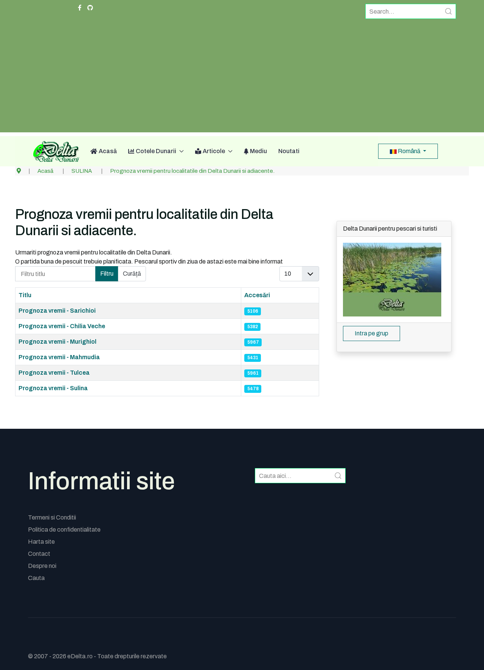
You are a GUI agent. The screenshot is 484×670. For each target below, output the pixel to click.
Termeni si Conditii (52, 517)
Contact (39, 554)
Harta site (41, 541)
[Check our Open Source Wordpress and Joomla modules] (90, 8)
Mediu (258, 151)
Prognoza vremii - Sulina (53, 388)
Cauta (36, 578)
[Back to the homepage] (53, 151)
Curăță (132, 273)
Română (409, 151)
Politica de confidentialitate (64, 529)
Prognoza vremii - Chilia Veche (62, 326)
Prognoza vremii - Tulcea (54, 372)
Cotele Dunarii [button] (156, 151)
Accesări (257, 295)
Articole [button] (214, 151)
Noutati (288, 151)
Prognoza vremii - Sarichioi (57, 310)
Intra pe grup (371, 333)
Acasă (108, 151)
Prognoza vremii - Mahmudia (59, 357)
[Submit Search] (448, 11)
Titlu (25, 295)
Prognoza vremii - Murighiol (57, 341)
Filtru (106, 273)
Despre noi (42, 566)
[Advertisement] (242, 79)
